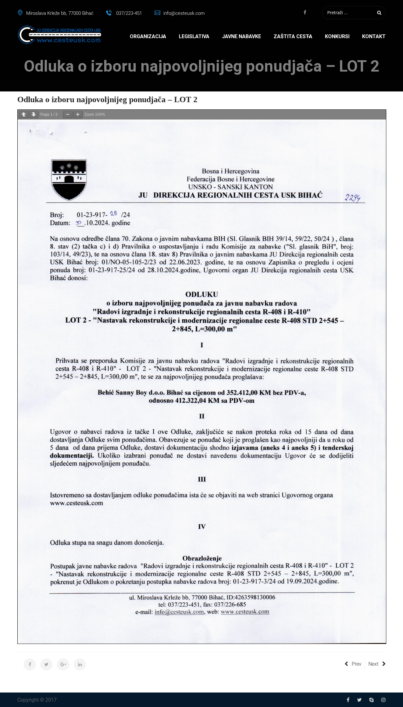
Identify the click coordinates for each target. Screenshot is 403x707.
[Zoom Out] (67, 114)
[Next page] (33, 114)
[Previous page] (23, 114)
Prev (356, 664)
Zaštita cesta (293, 36)
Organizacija (148, 36)
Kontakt (374, 36)
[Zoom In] (77, 114)
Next (373, 664)
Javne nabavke (241, 36)
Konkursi (337, 36)
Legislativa (194, 36)
